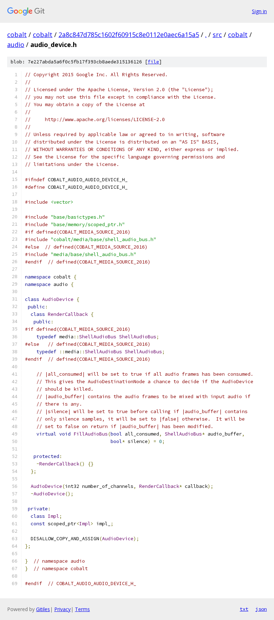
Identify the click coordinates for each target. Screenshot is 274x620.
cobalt (17, 34)
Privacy (62, 609)
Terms (82, 609)
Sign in (259, 11)
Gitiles (43, 609)
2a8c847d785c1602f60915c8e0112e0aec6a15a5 (129, 34)
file (153, 62)
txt (244, 609)
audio (15, 44)
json (261, 609)
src (217, 34)
